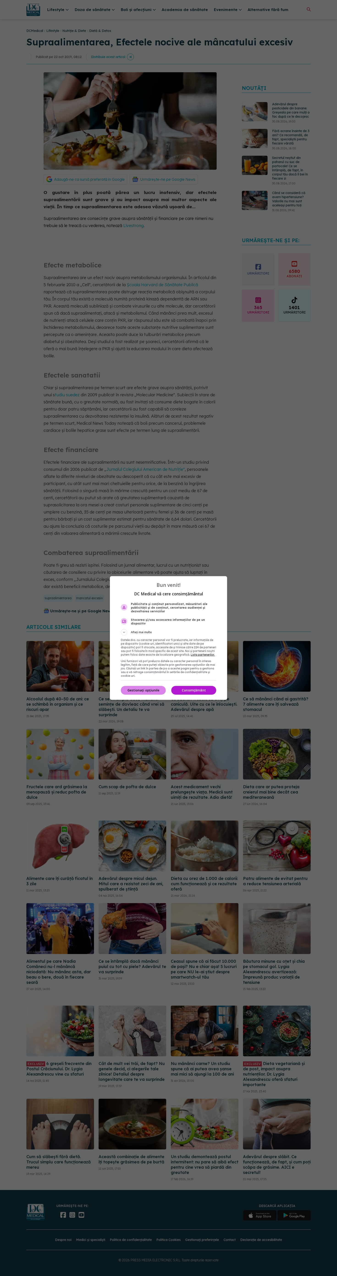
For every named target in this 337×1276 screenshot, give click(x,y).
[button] (168, 632)
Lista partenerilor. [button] (203, 654)
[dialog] (168, 638)
